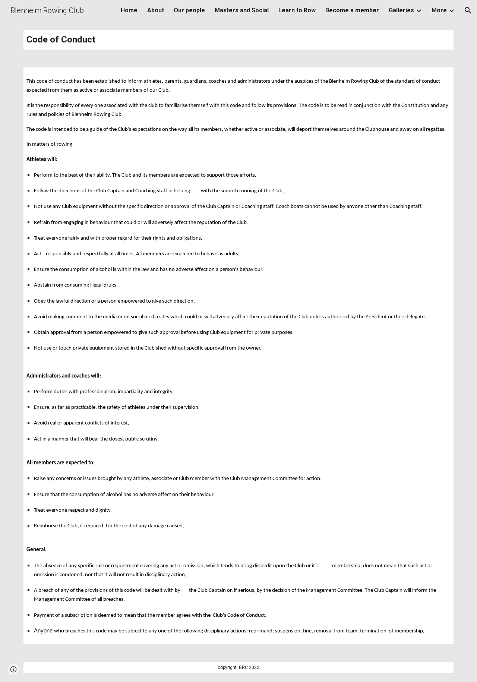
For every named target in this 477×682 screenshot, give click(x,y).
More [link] (439, 10)
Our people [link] (189, 10)
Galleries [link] (401, 10)
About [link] (155, 10)
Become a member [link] (352, 10)
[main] (238, 40)
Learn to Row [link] (297, 10)
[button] (468, 10)
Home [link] (129, 10)
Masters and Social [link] (242, 10)
